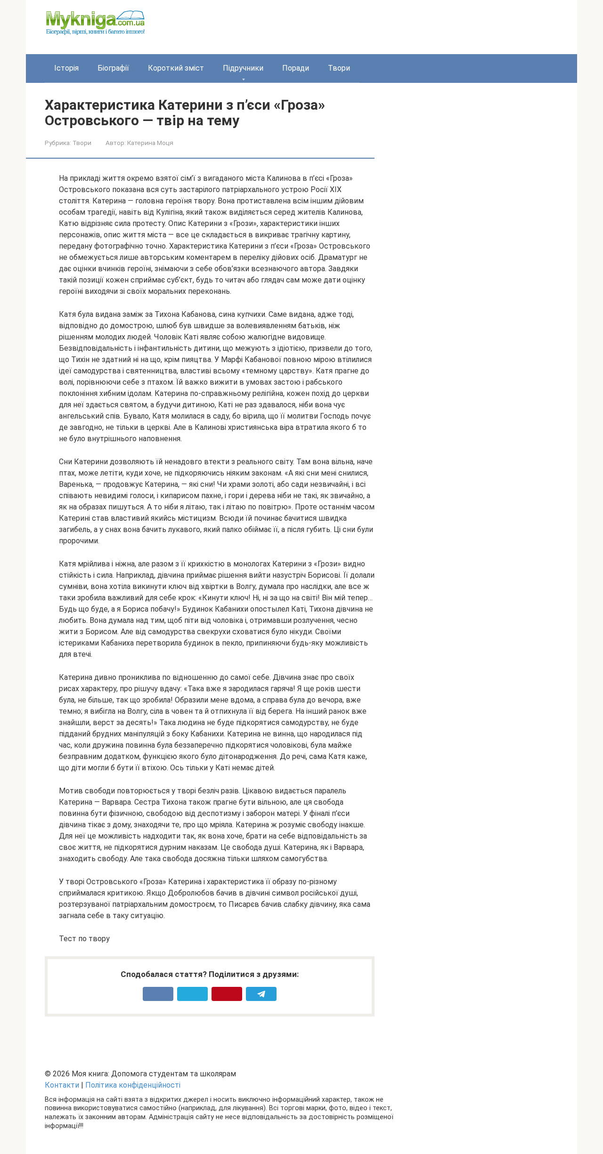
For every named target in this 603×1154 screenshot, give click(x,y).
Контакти (62, 1085)
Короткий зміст (176, 68)
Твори (339, 68)
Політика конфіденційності (132, 1085)
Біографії (113, 68)
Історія (66, 68)
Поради (295, 68)
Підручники (243, 68)
